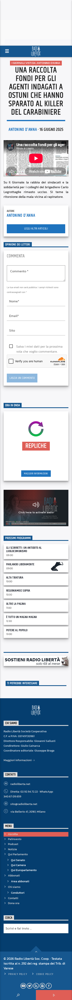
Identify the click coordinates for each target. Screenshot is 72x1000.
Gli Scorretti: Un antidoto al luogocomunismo (24, 549)
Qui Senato (18, 860)
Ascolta (13, 834)
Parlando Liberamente (20, 564)
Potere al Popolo (17, 630)
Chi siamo (14, 887)
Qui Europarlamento (24, 870)
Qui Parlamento (18, 854)
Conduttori (17, 893)
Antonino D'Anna (23, 129)
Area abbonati (20, 881)
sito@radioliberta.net (23, 804)
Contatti (13, 898)
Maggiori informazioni (36, 474)
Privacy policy (17, 974)
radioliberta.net (20, 784)
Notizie (12, 849)
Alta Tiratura (14, 577)
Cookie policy (45, 974)
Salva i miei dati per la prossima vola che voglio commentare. (39, 346)
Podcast (13, 844)
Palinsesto (14, 839)
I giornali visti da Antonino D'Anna (36, 63)
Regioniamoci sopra (18, 590)
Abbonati (14, 875)
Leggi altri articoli (36, 228)
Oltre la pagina (16, 603)
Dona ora (13, 903)
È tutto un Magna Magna (21, 617)
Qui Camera (18, 865)
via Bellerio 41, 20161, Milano (27, 812)
